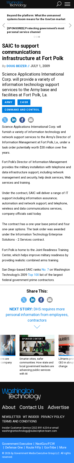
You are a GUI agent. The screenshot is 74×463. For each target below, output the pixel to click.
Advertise (58, 407)
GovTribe (50, 447)
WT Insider (31, 417)
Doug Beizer (17, 66)
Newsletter (11, 417)
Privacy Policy (53, 417)
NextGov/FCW (45, 444)
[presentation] (3, 355)
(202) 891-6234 (40, 427)
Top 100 (33, 275)
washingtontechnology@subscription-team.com (29, 430)
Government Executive (17, 444)
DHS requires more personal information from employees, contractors (37, 314)
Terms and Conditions (19, 421)
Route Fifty (33, 447)
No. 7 (45, 269)
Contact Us (32, 407)
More (62, 447)
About (8, 407)
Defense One (14, 447)
